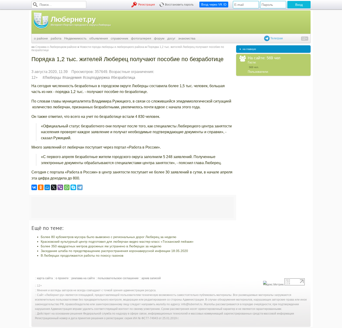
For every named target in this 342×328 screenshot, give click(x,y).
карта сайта (45, 278)
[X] (54, 187)
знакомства (186, 38)
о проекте (62, 278)
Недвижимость (75, 38)
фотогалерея (141, 38)
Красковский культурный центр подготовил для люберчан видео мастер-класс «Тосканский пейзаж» (117, 241)
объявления (98, 38)
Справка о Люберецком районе (56, 47)
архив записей (151, 278)
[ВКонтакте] (34, 187)
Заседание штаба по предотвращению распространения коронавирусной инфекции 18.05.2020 (114, 251)
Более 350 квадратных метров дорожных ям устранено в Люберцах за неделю (101, 246)
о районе (41, 38)
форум (159, 38)
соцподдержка (97, 78)
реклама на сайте (83, 278)
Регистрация (146, 4)
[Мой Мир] (47, 187)
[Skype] (73, 187)
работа (56, 38)
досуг (171, 38)
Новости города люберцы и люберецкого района (112, 47)
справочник (119, 38)
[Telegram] (80, 187)
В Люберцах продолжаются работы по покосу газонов (82, 255)
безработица (124, 78)
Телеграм (276, 38)
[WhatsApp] (67, 187)
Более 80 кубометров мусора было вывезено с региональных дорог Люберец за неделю (108, 237)
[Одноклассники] (41, 187)
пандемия (73, 78)
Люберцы (53, 78)
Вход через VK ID (213, 4)
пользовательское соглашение (118, 278)
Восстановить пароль (179, 4)
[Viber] (60, 187)
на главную (249, 49)
